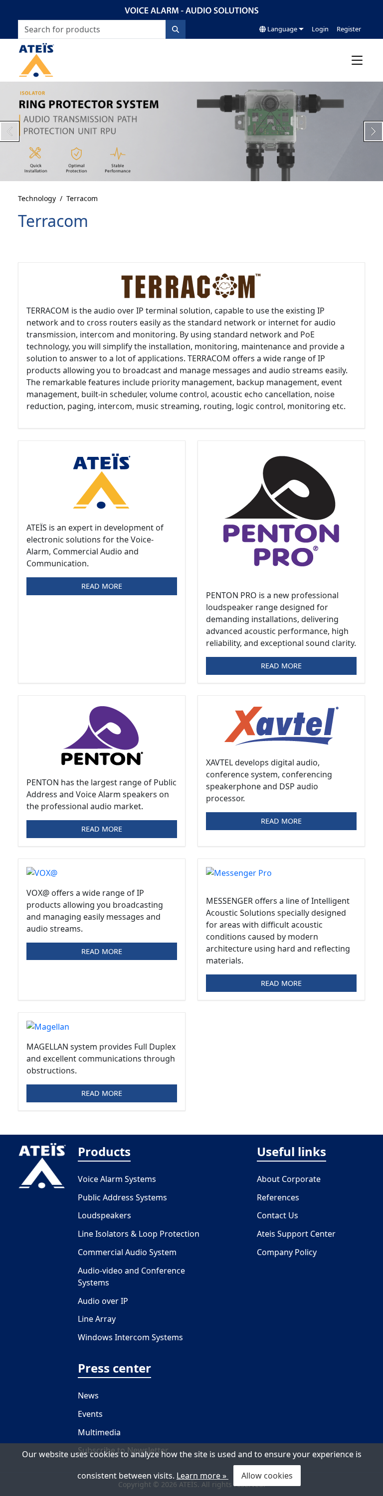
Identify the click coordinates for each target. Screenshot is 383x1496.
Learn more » (202, 1475)
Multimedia (99, 1432)
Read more (101, 586)
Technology (37, 198)
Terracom (82, 198)
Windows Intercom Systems (130, 1337)
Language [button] (281, 28)
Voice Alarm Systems (117, 1179)
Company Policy (287, 1252)
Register (349, 28)
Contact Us (277, 1215)
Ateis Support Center (296, 1233)
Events (90, 1413)
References (278, 1197)
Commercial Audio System (127, 1252)
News (88, 1395)
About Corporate (289, 1179)
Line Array (97, 1318)
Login (320, 28)
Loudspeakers (104, 1215)
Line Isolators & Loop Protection (138, 1233)
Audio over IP (103, 1300)
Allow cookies (267, 1475)
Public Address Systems (122, 1197)
